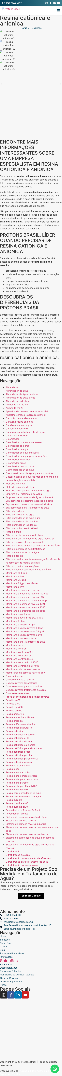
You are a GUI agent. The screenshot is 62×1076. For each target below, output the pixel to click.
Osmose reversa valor (18, 693)
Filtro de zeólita (14, 555)
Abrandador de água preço (20, 397)
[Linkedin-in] (54, 3)
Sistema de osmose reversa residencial (27, 834)
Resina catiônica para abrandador (24, 748)
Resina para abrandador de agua (23, 793)
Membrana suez (14, 645)
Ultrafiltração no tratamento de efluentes (28, 858)
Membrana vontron (16, 648)
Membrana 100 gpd (16, 573)
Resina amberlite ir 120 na (20, 717)
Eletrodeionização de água (20, 487)
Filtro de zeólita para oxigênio (22, 566)
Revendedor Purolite (17, 813)
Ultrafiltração (13, 851)
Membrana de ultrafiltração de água (25, 610)
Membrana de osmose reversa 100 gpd (27, 593)
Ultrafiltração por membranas (22, 865)
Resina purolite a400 (17, 803)
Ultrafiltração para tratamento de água (27, 861)
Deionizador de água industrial (22, 452)
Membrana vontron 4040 (19, 655)
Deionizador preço (16, 463)
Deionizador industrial (18, 459)
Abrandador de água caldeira (22, 394)
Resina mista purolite (17, 782)
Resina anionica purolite (19, 727)
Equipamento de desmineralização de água (29, 500)
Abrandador (12, 387)
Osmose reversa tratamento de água (26, 689)
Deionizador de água (17, 449)
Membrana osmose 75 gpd (20, 624)
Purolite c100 (13, 703)
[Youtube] (58, 3)
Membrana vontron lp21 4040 (22, 662)
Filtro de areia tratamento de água (24, 535)
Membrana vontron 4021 (19, 652)
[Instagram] (46, 3)
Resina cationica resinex (19, 762)
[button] (58, 10)
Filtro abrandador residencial (21, 524)
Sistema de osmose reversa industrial (26, 823)
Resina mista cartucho (18, 772)
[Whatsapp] (54, 1069)
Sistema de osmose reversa (21, 820)
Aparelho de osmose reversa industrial (27, 411)
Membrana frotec (15, 621)
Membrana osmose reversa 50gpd (24, 628)
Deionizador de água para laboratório (26, 456)
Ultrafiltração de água (18, 854)
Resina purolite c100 (17, 806)
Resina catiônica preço (18, 751)
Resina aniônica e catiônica (20, 724)
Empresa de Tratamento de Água (24, 493)
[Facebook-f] (50, 3)
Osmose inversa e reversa (20, 679)
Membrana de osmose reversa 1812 (25, 597)
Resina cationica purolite (19, 755)
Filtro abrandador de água (20, 514)
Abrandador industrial (17, 401)
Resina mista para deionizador (22, 779)
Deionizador (12, 438)
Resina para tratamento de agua (23, 796)
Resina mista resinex (17, 789)
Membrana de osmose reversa (22, 590)
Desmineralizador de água (20, 469)
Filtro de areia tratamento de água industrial (30, 538)
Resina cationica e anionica (20, 744)
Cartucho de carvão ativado (21, 418)
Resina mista (12, 768)
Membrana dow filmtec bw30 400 (24, 617)
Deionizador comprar (17, 445)
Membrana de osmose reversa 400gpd (27, 600)
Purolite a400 (13, 700)
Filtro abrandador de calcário (22, 521)
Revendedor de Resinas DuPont (23, 810)
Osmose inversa (14, 676)
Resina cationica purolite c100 (22, 758)
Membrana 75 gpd (16, 579)
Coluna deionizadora (17, 435)
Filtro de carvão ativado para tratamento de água (33, 545)
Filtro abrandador (15, 511)
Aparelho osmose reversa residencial (26, 414)
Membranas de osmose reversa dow (25, 672)
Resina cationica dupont (19, 741)
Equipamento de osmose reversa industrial (29, 504)
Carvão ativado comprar (19, 425)
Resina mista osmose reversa (21, 775)
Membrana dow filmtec (18, 614)
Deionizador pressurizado (20, 466)
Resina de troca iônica (18, 765)
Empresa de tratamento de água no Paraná (29, 497)
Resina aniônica (14, 720)
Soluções (9, 960)
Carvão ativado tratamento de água (25, 432)
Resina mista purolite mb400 (21, 786)
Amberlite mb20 (14, 408)
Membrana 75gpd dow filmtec (22, 583)
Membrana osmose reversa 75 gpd (25, 631)
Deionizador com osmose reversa (24, 442)
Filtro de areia (13, 531)
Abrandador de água (17, 390)
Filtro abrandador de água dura (23, 518)
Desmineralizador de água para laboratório (29, 473)
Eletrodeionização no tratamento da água (28, 490)
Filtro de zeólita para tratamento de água (28, 569)
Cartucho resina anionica (19, 421)
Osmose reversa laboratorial (21, 683)
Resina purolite (14, 799)
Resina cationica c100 (17, 738)
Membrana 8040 (15, 586)
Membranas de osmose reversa (23, 669)
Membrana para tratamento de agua (25, 641)
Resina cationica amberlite (20, 734)
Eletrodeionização (16, 483)
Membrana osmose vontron (21, 638)
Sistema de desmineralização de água (26, 817)
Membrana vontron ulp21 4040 (23, 665)
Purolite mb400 (14, 707)
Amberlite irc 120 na (17, 404)
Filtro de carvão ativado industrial (24, 542)
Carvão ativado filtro (17, 428)
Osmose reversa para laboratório (24, 686)
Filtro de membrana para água (22, 552)
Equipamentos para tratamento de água (27, 507)
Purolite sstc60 (14, 710)
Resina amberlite (15, 713)
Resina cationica (15, 731)
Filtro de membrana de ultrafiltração (25, 548)
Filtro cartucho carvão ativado (22, 528)
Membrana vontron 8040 (19, 658)
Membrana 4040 (15, 576)
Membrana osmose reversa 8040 (24, 634)
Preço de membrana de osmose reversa (27, 696)
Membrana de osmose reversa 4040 (25, 607)
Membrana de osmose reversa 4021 (25, 603)
